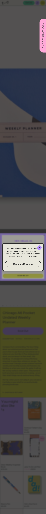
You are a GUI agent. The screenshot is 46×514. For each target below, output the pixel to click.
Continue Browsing (23, 263)
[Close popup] (39, 247)
